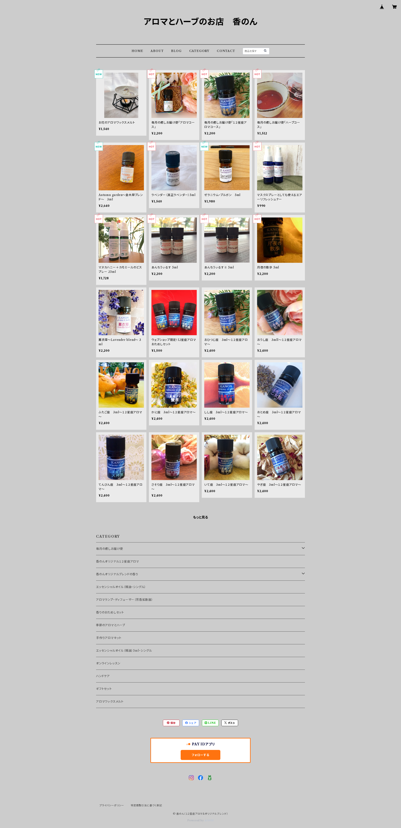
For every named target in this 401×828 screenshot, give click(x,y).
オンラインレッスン (108, 663)
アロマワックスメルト (110, 701)
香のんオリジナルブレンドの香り (117, 574)
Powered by (196, 820)
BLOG (176, 51)
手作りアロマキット (109, 638)
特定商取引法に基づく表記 (146, 805)
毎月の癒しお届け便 (109, 549)
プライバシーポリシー (111, 805)
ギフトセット (104, 689)
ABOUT (157, 51)
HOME (137, 51)
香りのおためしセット (110, 612)
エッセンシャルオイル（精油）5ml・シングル (124, 650)
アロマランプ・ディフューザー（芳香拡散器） (124, 600)
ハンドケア (103, 676)
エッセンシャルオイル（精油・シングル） (121, 587)
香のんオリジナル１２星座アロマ (117, 561)
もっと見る (200, 517)
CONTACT (226, 51)
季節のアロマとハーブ (110, 625)
